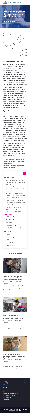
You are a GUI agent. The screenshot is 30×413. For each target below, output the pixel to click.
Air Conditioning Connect (12, 228)
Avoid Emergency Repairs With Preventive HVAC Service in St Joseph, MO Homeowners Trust (13, 317)
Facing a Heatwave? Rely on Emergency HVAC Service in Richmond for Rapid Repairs (13, 209)
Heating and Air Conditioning (10, 393)
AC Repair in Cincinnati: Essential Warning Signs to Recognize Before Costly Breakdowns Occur (15, 195)
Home (4, 391)
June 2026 (9, 239)
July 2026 (8, 237)
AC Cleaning (9, 217)
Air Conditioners (10, 222)
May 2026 (8, 242)
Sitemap (20, 410)
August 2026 (9, 234)
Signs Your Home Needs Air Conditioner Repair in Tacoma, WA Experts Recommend (14, 356)
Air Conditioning (10, 225)
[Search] (24, 173)
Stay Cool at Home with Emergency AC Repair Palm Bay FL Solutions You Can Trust (16, 182)
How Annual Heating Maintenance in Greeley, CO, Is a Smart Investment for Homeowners (16, 189)
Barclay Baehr (9, 19)
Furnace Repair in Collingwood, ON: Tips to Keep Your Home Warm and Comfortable (15, 202)
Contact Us (6, 399)
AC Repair (8, 219)
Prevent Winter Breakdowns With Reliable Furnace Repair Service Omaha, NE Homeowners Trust (13, 278)
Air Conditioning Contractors (10, 395)
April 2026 (9, 245)
